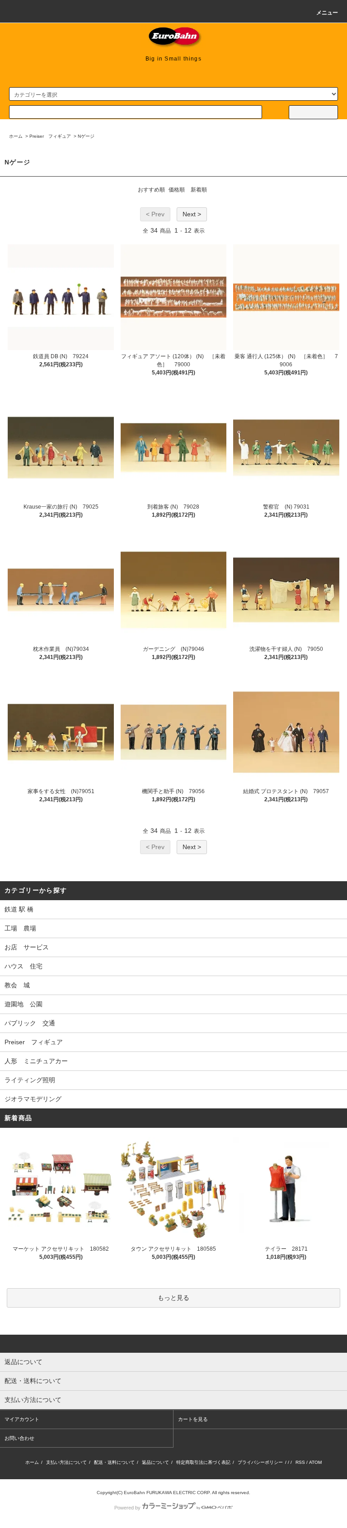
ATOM (315, 1462)
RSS (300, 1462)
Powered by (127, 1507)
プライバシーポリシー (260, 1462)
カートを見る (193, 1419)
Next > (192, 214)
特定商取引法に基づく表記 (203, 1462)
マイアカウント (22, 1419)
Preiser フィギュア (50, 136)
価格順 (177, 190)
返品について (155, 1462)
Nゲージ (86, 136)
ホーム (16, 136)
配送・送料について (114, 1462)
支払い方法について (66, 1462)
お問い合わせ (19, 1438)
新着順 (199, 190)
